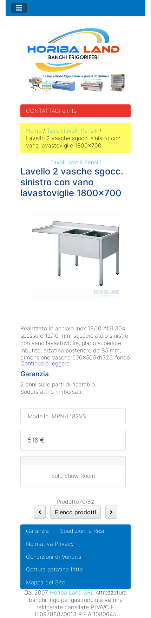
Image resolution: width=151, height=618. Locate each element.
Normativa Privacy (50, 543)
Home (33, 130)
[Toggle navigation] (19, 8)
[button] (129, 597)
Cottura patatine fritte (54, 569)
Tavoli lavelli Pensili (72, 130)
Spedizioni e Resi (82, 530)
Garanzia (37, 530)
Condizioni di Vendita (53, 556)
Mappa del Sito (45, 582)
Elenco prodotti (75, 512)
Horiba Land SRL (72, 592)
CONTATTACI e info (51, 110)
